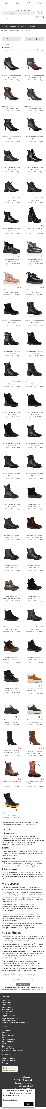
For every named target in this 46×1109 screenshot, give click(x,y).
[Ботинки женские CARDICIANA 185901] (11, 430)
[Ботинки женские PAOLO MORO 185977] (11, 645)
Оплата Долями (8, 1035)
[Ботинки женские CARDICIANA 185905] (11, 461)
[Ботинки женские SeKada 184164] (11, 277)
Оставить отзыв (8, 1061)
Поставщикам (7, 1011)
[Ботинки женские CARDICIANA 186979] (34, 124)
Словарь (5, 1014)
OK (28, 1104)
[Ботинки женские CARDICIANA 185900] (34, 400)
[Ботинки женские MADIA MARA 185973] (34, 308)
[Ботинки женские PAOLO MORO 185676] (11, 553)
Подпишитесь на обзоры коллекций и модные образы (23, 975)
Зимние (15, 50)
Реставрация (7, 1044)
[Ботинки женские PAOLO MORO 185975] (11, 675)
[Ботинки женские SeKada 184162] (34, 277)
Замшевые (32, 50)
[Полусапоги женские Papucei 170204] (34, 769)
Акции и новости (8, 1016)
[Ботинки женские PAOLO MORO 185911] (34, 583)
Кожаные (23, 50)
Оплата (4, 1033)
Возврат (5, 1037)
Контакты (6, 1005)
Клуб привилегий (8, 1039)
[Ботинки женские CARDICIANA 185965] (11, 491)
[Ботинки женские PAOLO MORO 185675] (34, 553)
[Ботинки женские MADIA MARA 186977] (34, 93)
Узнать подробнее (10, 1100)
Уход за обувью (8, 1048)
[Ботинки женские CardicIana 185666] (11, 338)
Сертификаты (7, 1009)
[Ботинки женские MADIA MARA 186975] (34, 63)
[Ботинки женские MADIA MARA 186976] (11, 124)
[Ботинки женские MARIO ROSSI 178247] (34, 706)
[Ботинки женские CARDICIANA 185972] (34, 461)
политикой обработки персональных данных (27, 990)
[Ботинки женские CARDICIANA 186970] (11, 216)
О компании (6, 1002)
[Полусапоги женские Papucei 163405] (11, 800)
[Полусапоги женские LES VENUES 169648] (34, 738)
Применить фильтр (34, 39)
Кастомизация (7, 1046)
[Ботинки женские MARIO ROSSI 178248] (11, 706)
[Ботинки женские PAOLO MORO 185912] (11, 614)
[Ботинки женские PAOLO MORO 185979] (34, 645)
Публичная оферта (9, 1020)
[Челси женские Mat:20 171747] (11, 769)
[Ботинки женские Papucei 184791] (34, 216)
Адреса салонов (8, 1007)
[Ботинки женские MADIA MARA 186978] (11, 93)
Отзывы (5, 1063)
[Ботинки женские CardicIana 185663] (34, 338)
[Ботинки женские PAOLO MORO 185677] (34, 522)
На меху (40, 50)
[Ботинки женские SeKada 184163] (34, 246)
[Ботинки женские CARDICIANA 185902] (34, 614)
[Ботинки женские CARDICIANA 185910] (11, 400)
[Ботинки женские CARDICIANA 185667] (11, 369)
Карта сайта (6, 1000)
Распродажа (6, 50)
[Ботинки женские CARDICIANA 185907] (34, 430)
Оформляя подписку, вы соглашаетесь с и (23, 989)
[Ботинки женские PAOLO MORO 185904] (11, 583)
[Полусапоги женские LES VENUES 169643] (11, 738)
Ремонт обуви (7, 1042)
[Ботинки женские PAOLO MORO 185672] (34, 491)
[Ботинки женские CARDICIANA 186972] (11, 154)
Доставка (6, 1031)
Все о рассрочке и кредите (12, 1050)
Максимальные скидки (11, 1018)
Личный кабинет (8, 1059)
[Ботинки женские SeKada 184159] (11, 246)
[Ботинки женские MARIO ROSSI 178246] (34, 675)
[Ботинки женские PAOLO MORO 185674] (11, 522)
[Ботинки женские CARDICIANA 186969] (34, 185)
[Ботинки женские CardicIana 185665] (34, 369)
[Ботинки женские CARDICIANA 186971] (11, 185)
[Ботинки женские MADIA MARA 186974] (11, 63)
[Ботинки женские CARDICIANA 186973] (34, 154)
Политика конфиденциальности (14, 1022)
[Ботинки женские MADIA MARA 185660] (11, 308)
